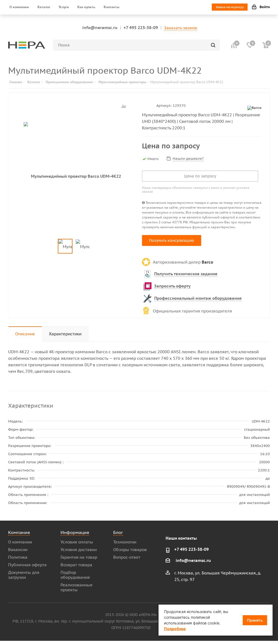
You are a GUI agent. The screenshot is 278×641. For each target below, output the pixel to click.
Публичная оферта (27, 564)
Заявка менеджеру (230, 7)
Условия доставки (79, 549)
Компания (19, 532)
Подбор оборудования (75, 575)
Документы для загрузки (23, 575)
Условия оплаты (77, 542)
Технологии (124, 542)
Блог (118, 532)
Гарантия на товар (79, 557)
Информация (75, 532)
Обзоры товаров (130, 549)
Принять (255, 620)
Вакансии (17, 549)
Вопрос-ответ (126, 557)
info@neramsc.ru (100, 27)
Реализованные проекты (77, 587)
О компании (20, 542)
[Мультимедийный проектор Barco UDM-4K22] (73, 176)
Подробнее (175, 628)
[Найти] (213, 45)
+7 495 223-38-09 (141, 27)
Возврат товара (76, 564)
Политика (17, 557)
